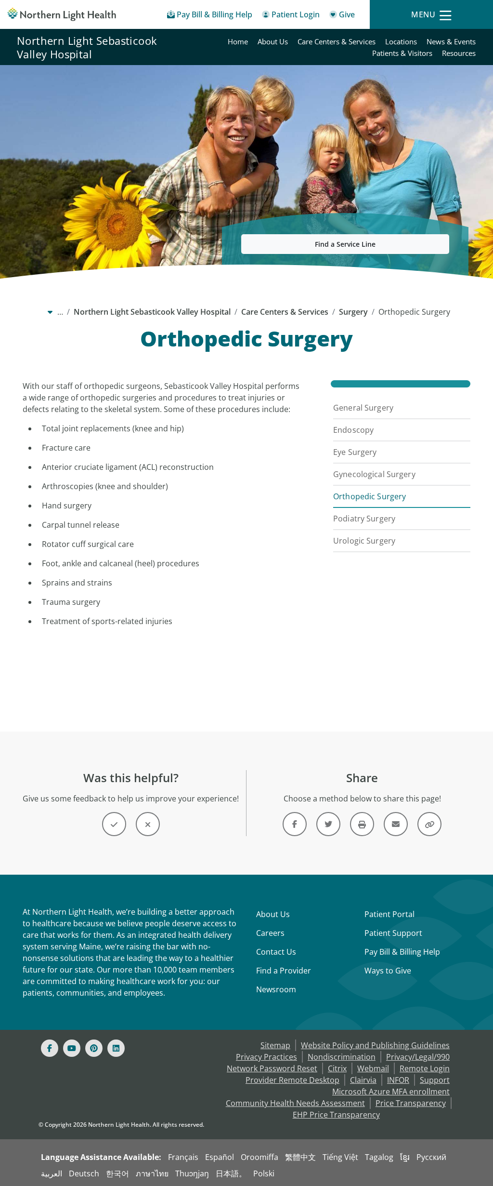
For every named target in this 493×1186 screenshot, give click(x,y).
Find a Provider (283, 970)
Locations (401, 41)
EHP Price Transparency (336, 1114)
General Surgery (363, 407)
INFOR (398, 1080)
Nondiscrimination (342, 1057)
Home (238, 41)
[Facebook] (49, 1048)
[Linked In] (116, 1048)
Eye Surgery (354, 452)
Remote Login (425, 1068)
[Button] (114, 824)
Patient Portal (389, 914)
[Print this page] (362, 824)
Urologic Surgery (364, 540)
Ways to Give (387, 970)
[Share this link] (429, 824)
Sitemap (275, 1045)
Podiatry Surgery (364, 518)
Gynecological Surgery (374, 474)
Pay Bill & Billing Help (402, 951)
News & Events (451, 41)
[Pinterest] (94, 1048)
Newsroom (276, 989)
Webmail (373, 1068)
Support (435, 1080)
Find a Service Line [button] (345, 244)
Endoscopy (353, 430)
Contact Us (276, 951)
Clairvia (363, 1080)
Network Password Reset (272, 1068)
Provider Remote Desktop (292, 1080)
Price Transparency (411, 1103)
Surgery (353, 311)
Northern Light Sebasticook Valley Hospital (87, 47)
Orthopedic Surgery (369, 496)
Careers (270, 933)
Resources (459, 53)
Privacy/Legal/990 (418, 1057)
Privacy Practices (266, 1057)
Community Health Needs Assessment (295, 1103)
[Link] (295, 824)
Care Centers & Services (337, 41)
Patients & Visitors (402, 53)
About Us (273, 41)
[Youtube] (71, 1048)
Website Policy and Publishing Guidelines (375, 1045)
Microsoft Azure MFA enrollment (391, 1091)
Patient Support (393, 933)
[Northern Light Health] (61, 14)
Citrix (337, 1068)
